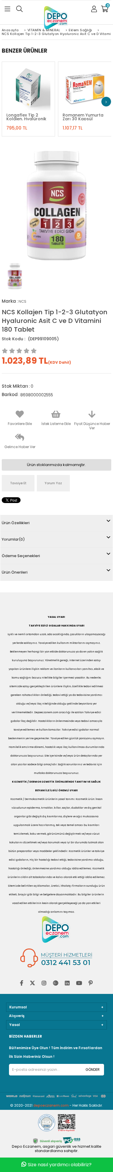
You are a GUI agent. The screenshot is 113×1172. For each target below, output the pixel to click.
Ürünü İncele (42, 85)
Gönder (92, 1069)
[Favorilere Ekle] (28, 85)
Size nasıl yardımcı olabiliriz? (60, 1164)
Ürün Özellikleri (16, 523)
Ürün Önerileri (15, 572)
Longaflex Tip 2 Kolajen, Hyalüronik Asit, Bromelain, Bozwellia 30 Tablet (27, 116)
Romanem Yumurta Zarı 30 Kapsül (83, 116)
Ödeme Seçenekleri (21, 556)
